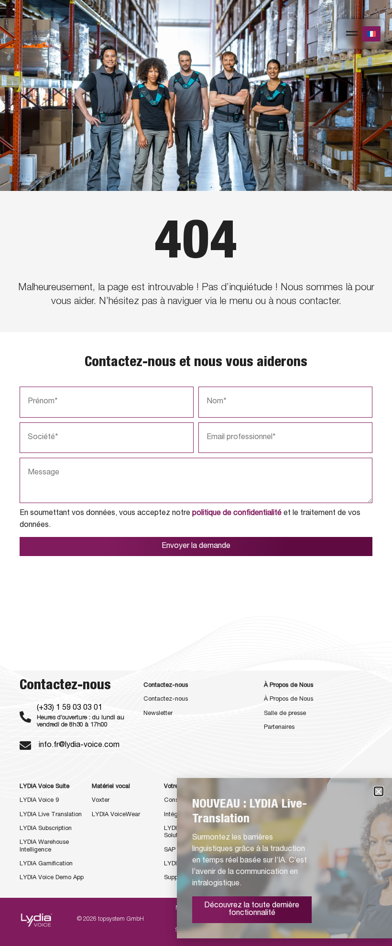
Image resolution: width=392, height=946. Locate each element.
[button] (378, 791)
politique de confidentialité (237, 513)
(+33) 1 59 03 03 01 (69, 708)
